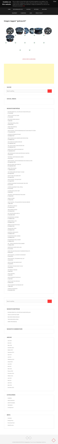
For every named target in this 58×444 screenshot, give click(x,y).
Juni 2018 (10, 340)
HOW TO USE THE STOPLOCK (14, 281)
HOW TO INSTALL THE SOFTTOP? (14, 179)
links (31, 13)
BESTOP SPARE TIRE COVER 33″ (14, 164)
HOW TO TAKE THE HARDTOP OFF (15, 262)
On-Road (28, 9)
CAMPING (10, 398)
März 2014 (10, 385)
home (9, 9)
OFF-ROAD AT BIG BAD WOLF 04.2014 (15, 266)
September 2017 (11, 352)
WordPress (44, 442)
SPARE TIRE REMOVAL (12, 126)
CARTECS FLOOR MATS (12, 288)
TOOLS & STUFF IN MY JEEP (13, 115)
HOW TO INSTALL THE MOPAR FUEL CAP (16, 258)
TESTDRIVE (10, 405)
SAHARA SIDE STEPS (12, 228)
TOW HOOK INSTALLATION (13, 123)
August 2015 (10, 361)
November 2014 (11, 373)
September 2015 (11, 359)
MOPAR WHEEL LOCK (12, 220)
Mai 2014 (9, 380)
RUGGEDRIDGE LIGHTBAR (13, 217)
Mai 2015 (9, 366)
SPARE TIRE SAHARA (12, 168)
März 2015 (10, 368)
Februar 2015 (10, 371)
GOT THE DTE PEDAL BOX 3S (14, 213)
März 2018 (10, 345)
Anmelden (10, 418)
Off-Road (36, 9)
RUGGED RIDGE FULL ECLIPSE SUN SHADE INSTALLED (19, 111)
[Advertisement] (29, 74)
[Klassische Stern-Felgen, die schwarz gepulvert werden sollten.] (48, 45)
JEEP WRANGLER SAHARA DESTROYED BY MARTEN (18, 153)
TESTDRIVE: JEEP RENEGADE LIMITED (16, 156)
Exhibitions (23, 13)
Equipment (14, 13)
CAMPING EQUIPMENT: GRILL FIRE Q (15, 187)
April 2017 (10, 354)
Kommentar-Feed (11, 422)
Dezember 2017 (11, 347)
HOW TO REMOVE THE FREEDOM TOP (15, 284)
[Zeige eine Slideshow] (29, 59)
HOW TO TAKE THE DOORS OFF (14, 175)
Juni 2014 (10, 378)
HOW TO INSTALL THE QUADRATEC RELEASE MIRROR (19, 202)
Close (54, 1)
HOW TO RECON (11, 400)
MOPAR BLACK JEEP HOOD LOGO (15, 247)
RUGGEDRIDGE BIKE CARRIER (14, 236)
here (24, 5)
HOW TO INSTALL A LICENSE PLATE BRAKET (17, 254)
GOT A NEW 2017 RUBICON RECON (15, 141)
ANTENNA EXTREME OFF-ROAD (14, 134)
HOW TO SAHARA (11, 402)
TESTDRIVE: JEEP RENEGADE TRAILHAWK (16, 194)
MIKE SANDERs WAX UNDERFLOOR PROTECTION (18, 138)
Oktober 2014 (10, 375)
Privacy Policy (39, 13)
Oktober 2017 (10, 350)
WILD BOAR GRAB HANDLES (13, 119)
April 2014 (10, 382)
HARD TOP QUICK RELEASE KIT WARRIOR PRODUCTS (19, 251)
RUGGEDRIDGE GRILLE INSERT (14, 239)
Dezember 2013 (11, 387)
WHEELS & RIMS (11, 198)
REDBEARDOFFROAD (19, 442)
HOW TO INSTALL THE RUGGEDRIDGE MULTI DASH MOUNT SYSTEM (22, 130)
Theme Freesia (33, 442)
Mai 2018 (9, 343)
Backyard (44, 9)
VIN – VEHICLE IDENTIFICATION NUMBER (16, 243)
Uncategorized (10, 407)
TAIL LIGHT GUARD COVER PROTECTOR (16, 145)
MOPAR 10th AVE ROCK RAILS (14, 224)
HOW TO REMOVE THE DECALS (14, 277)
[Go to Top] (54, 440)
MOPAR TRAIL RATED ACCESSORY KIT (15, 149)
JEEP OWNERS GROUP (12, 209)
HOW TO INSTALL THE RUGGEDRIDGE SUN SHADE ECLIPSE (20, 160)
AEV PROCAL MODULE (12, 205)
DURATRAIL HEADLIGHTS (13, 232)
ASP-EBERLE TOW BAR (12, 269)
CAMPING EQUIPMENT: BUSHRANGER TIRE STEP (18, 183)
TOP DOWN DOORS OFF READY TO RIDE (16, 172)
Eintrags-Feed (10, 420)
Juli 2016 (9, 357)
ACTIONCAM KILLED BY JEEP (14, 190)
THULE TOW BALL (11, 273)
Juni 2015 (10, 364)
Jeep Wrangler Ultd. (18, 9)
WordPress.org (10, 425)
